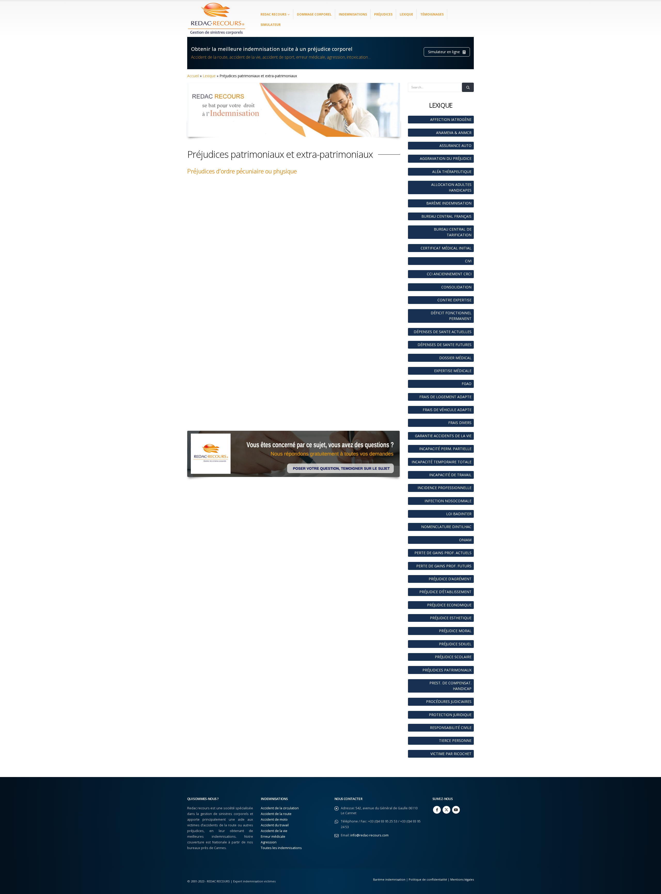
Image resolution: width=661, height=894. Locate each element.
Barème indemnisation (389, 879)
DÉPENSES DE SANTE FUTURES (444, 344)
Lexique (406, 14)
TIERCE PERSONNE (455, 740)
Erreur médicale (273, 836)
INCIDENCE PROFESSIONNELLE (444, 487)
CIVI (468, 260)
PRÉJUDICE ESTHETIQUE (450, 617)
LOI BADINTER (458, 513)
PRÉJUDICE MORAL (455, 630)
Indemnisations (353, 14)
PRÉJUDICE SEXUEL (455, 643)
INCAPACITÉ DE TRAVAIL (450, 474)
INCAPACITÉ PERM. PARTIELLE (445, 448)
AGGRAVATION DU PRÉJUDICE (445, 158)
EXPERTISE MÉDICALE (452, 370)
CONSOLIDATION (456, 287)
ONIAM (465, 539)
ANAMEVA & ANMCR (453, 132)
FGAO (466, 383)
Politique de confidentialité (428, 879)
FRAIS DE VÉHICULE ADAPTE (447, 409)
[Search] (468, 87)
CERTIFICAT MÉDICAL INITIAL (446, 248)
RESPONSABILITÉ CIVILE (450, 727)
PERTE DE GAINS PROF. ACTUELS (442, 552)
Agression (269, 842)
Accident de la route (276, 814)
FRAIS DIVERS (459, 422)
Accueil (193, 75)
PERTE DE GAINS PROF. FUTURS (443, 565)
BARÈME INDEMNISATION (448, 203)
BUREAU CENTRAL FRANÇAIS (446, 216)
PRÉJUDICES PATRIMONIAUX (446, 670)
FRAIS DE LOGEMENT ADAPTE (445, 396)
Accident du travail (275, 825)
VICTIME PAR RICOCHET (450, 753)
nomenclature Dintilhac (289, 420)
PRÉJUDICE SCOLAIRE (453, 656)
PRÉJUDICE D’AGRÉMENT (450, 578)
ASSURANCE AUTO (455, 145)
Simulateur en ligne (444, 51)
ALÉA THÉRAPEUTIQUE (451, 171)
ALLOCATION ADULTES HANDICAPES (451, 187)
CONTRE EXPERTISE (454, 299)
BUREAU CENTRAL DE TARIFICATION (452, 232)
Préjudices (383, 14)
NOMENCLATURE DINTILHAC (446, 526)
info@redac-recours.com (369, 835)
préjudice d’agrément (338, 308)
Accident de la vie (274, 831)
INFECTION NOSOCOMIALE (447, 500)
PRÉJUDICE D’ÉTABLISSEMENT (445, 591)
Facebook (437, 810)
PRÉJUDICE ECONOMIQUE (449, 604)
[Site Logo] (217, 19)
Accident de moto (274, 819)
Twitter (446, 810)
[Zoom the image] (293, 433)
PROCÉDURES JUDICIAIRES (448, 701)
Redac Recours (273, 14)
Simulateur (271, 24)
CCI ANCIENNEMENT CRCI (449, 273)
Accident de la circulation (280, 808)
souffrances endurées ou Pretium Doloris (318, 302)
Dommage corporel (314, 14)
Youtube (456, 810)
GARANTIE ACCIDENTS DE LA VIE (443, 435)
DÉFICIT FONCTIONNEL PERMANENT (451, 315)
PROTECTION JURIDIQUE (450, 714)
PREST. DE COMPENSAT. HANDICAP (450, 685)
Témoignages (432, 14)
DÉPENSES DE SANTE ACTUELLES (442, 331)
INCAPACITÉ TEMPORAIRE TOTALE (441, 461)
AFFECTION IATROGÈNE (450, 119)
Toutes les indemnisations (281, 848)
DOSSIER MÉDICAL (455, 357)
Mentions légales (462, 879)
